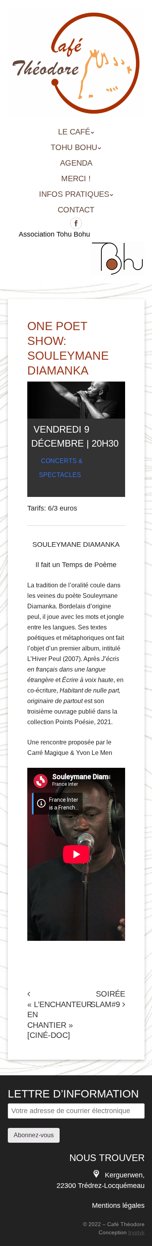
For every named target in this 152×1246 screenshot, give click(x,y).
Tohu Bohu (74, 147)
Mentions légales (118, 1205)
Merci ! (76, 178)
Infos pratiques (74, 194)
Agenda (76, 163)
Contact (76, 209)
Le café (74, 131)
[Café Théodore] (76, 107)
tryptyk (136, 1232)
